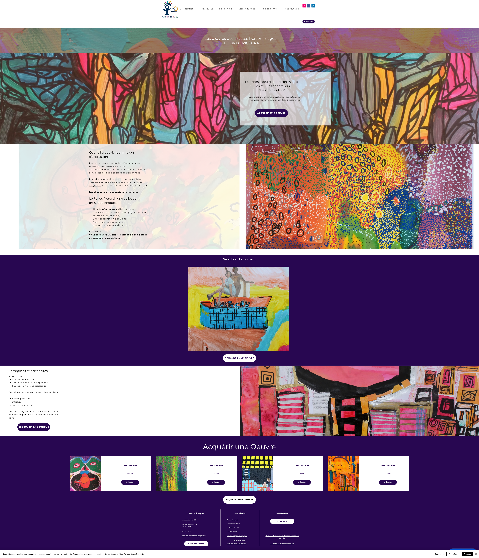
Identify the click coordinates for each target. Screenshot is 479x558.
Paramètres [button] (439, 554)
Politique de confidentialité (134, 554)
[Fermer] (476, 554)
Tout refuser (453, 554)
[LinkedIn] (313, 5)
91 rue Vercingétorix (189, 524)
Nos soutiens (239, 540)
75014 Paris (186, 527)
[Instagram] (304, 5)
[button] (238, 309)
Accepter (467, 554)
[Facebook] (308, 5)
